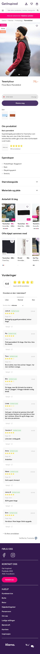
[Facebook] (4, 555)
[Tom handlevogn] (37, 4)
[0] (31, 4)
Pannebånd (28, 20)
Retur (4, 602)
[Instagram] (13, 555)
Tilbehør (10, 20)
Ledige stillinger (8, 620)
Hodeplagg (19, 20)
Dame (4, 20)
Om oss (5, 616)
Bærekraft (6, 625)
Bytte (4, 598)
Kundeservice (7, 593)
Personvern (6, 611)
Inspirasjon (6, 634)
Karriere (5, 629)
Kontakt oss (9, 580)
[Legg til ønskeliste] (37, 26)
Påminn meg (20, 103)
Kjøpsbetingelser (9, 607)
